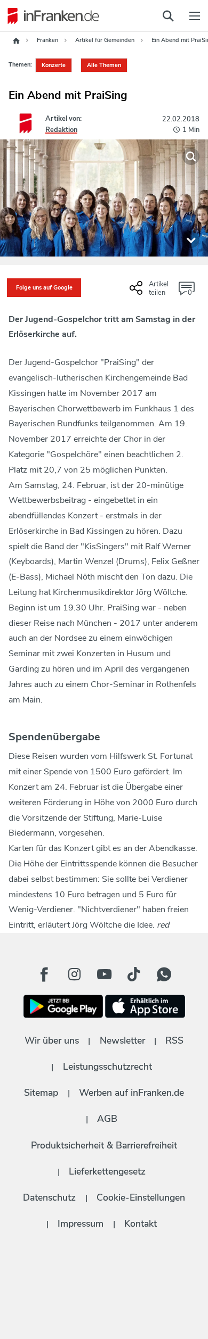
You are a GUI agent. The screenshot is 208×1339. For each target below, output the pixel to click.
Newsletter (122, 1040)
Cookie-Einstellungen (141, 1197)
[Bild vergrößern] (190, 156)
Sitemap (41, 1092)
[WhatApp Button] (164, 974)
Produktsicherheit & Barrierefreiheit (104, 1145)
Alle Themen (104, 65)
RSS (174, 1040)
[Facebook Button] (44, 974)
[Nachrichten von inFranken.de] (50, 16)
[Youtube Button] (104, 974)
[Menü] (194, 16)
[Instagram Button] (74, 974)
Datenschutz (49, 1197)
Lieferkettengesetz (107, 1171)
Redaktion (61, 130)
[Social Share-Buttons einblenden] (150, 292)
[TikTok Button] (134, 974)
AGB (107, 1118)
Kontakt (140, 1223)
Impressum (80, 1223)
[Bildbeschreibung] (190, 239)
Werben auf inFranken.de (131, 1092)
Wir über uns (52, 1040)
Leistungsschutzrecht (107, 1066)
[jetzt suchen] (168, 16)
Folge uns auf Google (44, 288)
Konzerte (54, 65)
